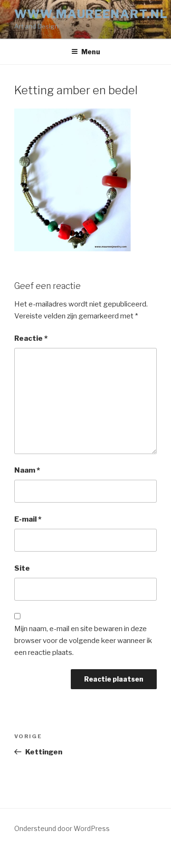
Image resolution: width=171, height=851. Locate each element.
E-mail (27, 519)
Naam (27, 470)
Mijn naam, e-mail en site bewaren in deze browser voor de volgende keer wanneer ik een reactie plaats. (83, 640)
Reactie (31, 338)
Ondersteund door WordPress (62, 828)
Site (22, 568)
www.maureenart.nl (91, 14)
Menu (90, 52)
